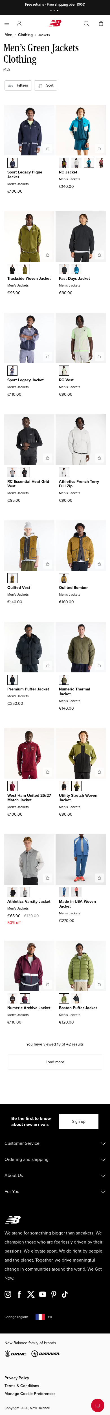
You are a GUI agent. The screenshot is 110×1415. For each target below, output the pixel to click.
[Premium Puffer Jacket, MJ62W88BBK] (12, 680)
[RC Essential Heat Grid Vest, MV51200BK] (25, 472)
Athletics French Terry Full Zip (79, 484)
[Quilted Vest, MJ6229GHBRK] (12, 579)
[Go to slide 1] (51, 11)
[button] (19, 23)
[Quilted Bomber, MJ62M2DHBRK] (64, 579)
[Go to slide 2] (55, 11)
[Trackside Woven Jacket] (47, 254)
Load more (55, 1062)
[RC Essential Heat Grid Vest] (47, 458)
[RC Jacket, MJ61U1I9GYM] (76, 163)
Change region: (16, 1317)
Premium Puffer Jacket (28, 689)
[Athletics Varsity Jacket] (47, 878)
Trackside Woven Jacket (29, 278)
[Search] (86, 23)
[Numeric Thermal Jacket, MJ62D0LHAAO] (64, 680)
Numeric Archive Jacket (28, 1007)
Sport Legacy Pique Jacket (24, 174)
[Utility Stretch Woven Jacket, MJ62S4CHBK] (64, 786)
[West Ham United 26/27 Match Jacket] (47, 771)
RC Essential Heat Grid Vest (28, 484)
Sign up (78, 1121)
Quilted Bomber (73, 587)
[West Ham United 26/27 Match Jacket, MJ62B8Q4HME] (12, 786)
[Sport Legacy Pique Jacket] (47, 148)
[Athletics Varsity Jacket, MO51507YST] (25, 892)
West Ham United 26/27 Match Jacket (29, 798)
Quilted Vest (18, 587)
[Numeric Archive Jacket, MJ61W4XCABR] (12, 999)
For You (12, 1191)
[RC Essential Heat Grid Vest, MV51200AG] (12, 472)
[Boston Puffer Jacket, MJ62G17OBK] (76, 999)
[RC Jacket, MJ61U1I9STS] (89, 163)
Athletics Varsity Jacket (28, 901)
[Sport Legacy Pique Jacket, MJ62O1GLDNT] (12, 163)
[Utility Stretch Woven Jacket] (99, 771)
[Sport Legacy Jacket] (47, 356)
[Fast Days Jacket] (99, 254)
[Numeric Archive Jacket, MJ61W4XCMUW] (25, 999)
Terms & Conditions (22, 1385)
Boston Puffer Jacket (78, 1007)
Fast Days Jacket (74, 278)
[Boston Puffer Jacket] (99, 984)
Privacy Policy (17, 1378)
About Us (14, 1175)
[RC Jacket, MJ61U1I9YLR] (101, 163)
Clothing (25, 34)
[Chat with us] (97, 1405)
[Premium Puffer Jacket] (47, 665)
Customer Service (22, 1143)
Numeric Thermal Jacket (74, 691)
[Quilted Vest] (47, 564)
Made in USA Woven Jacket (77, 904)
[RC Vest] (99, 356)
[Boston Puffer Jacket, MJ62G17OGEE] (64, 999)
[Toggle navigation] (6, 23)
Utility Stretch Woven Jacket (78, 798)
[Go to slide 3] (58, 11)
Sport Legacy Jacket (25, 380)
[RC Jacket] (99, 148)
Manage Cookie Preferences (30, 1393)
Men (8, 34)
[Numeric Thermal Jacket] (99, 665)
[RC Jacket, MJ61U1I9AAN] (64, 163)
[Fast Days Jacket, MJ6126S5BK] (64, 269)
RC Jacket (68, 172)
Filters (20, 85)
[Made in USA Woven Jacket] (99, 878)
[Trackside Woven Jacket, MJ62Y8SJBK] (12, 269)
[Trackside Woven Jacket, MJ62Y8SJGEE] (25, 269)
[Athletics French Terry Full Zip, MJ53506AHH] (64, 472)
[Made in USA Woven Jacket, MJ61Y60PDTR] (76, 892)
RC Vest (66, 380)
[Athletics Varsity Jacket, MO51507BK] (12, 892)
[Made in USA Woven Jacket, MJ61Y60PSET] (64, 892)
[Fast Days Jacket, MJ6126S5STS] (76, 269)
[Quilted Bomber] (99, 564)
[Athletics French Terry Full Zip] (99, 458)
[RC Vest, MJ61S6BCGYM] (64, 371)
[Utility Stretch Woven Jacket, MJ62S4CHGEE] (76, 786)
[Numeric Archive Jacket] (47, 984)
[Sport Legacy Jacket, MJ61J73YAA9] (12, 371)
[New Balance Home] (55, 23)
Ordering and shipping (27, 1159)
